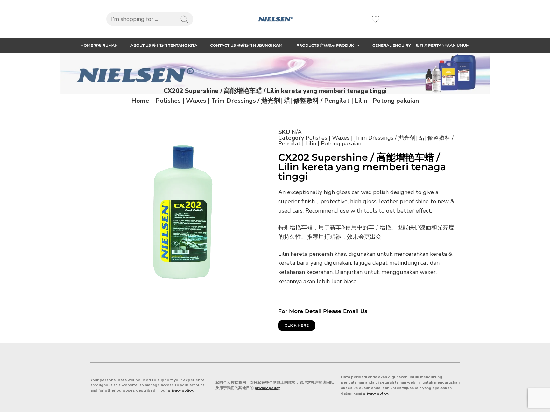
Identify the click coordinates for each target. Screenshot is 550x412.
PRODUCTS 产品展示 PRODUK (325, 45)
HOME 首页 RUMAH (99, 45)
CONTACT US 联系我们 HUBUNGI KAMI (247, 45)
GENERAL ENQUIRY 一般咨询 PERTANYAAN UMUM (420, 45)
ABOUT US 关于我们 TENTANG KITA (163, 45)
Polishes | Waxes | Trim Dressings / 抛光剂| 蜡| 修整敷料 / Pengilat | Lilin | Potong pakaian (287, 100)
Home (140, 100)
